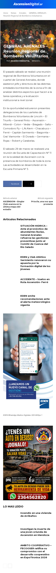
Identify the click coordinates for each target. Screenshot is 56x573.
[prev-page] (5, 566)
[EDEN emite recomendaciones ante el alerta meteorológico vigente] (10, 299)
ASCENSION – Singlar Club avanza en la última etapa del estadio (13, 205)
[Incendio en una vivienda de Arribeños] (10, 516)
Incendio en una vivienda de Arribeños (35, 514)
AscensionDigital (20, 61)
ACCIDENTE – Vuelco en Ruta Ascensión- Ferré (35, 281)
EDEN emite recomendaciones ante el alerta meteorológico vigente (35, 300)
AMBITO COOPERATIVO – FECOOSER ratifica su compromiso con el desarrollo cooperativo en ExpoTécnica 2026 (35, 551)
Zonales (22, 13)
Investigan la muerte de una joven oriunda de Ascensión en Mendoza (35, 531)
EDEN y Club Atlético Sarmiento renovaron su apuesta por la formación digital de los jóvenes (35, 263)
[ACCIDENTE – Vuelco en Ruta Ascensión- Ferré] (10, 283)
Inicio (5, 13)
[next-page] (10, 566)
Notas (13, 13)
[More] (38, 184)
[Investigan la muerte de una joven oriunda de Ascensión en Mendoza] (10, 532)
